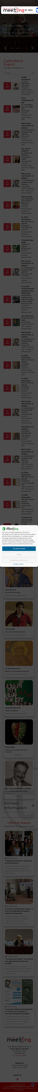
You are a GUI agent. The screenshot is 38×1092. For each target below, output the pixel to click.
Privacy (21, 564)
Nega (19, 554)
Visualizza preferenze (19, 560)
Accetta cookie (19, 549)
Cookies (15, 564)
